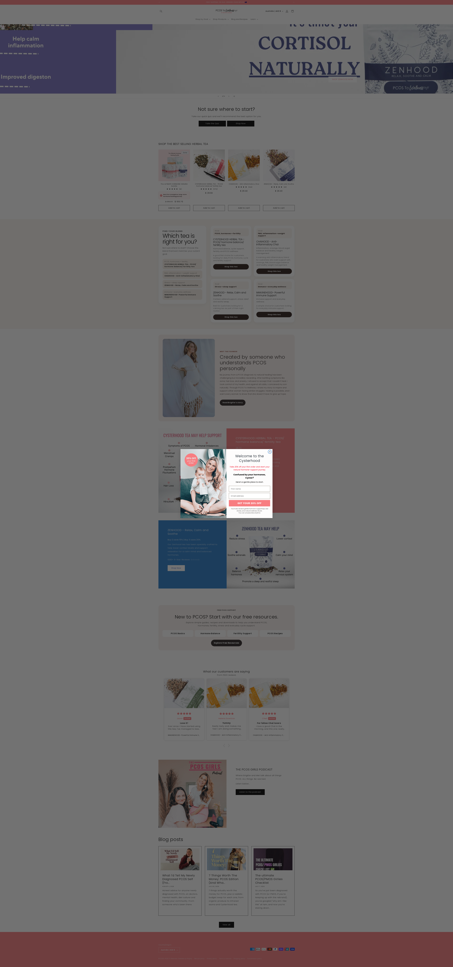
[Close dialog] (270, 452)
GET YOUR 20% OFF (249, 503)
